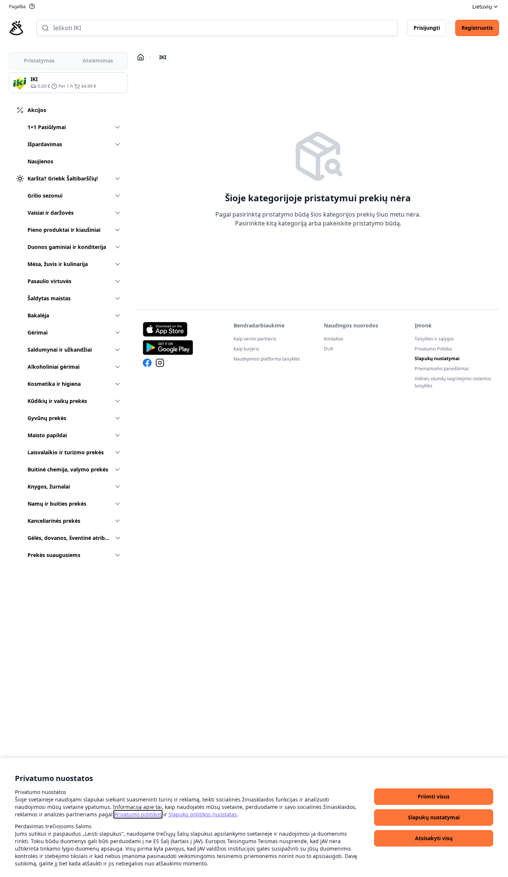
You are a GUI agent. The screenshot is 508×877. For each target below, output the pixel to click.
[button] (433, 796)
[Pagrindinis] (16, 27)
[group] (68, 82)
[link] (138, 814)
